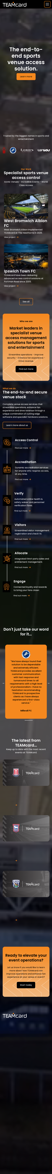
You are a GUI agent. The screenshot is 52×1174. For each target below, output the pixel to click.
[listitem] (26, 682)
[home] (14, 4)
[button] (46, 4)
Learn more (26, 76)
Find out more (26, 369)
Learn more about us (17, 425)
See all (26, 301)
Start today (26, 985)
